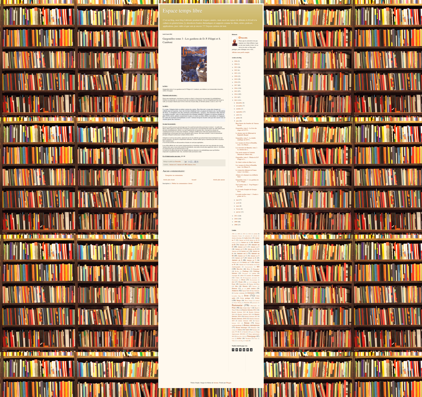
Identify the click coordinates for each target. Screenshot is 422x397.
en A (248, 282)
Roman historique (241, 327)
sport (252, 332)
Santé (247, 330)
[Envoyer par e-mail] (189, 162)
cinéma (254, 273)
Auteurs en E (242, 247)
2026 (236, 61)
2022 (236, 70)
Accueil (194, 180)
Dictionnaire (235, 280)
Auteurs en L (242, 253)
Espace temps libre (182, 10)
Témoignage (251, 336)
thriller (239, 338)
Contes (237, 278)
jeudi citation (251, 288)
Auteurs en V (246, 262)
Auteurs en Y (243, 264)
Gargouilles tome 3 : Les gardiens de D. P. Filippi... (247, 181)
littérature (251, 293)
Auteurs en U (236, 262)
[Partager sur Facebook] (195, 162)
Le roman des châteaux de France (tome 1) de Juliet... (246, 171)
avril (237, 203)
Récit (238, 310)
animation (247, 236)
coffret (242, 275)
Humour (234, 288)
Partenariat (237, 305)
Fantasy (251, 284)
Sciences (254, 330)
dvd (233, 282)
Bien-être (239, 269)
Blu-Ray (237, 271)
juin (237, 121)
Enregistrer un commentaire (174, 175)
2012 (236, 100)
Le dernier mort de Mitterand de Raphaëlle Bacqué (246, 134)
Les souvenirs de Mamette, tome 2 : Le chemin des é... (247, 149)
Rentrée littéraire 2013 (239, 312)
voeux (246, 341)
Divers (243, 280)
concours (256, 275)
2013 (236, 97)
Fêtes (257, 284)
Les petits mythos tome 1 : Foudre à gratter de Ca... (247, 195)
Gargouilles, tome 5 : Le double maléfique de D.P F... (246, 139)
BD (186, 165)
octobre (238, 109)
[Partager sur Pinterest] (197, 162)
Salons (240, 330)
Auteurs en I (235, 251)
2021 (236, 73)
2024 (236, 64)
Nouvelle (246, 303)
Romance (253, 327)
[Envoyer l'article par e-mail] (185, 161)
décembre (239, 103)
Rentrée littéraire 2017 (251, 316)
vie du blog (240, 340)
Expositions (242, 284)
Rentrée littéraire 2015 (244, 314)
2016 (236, 88)
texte (233, 338)
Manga (239, 300)
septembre (239, 112)
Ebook (240, 282)
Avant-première (249, 267)
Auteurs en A (245, 242)
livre (194, 165)
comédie (248, 275)
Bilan (248, 269)
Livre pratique (245, 298)
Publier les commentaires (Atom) (182, 183)
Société (246, 332)
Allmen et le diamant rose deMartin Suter (247, 176)
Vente (255, 338)
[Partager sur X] (193, 162)
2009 (236, 222)
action (255, 234)
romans (234, 330)
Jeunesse (189, 165)
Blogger (228, 383)
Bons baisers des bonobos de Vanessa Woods (247, 124)
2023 (236, 67)
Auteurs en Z (253, 264)
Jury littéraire (255, 291)
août (237, 115)
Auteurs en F (180, 165)
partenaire (254, 302)
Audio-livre (247, 238)
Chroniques (245, 273)
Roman (246, 323)
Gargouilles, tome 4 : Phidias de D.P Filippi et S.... (247, 158)
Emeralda (244, 38)
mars (238, 206)
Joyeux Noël (245, 291)
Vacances (248, 338)
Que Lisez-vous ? (245, 308)
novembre (239, 106)
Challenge (245, 271)
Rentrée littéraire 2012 (249, 310)
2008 (236, 225)
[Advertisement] (242, 363)
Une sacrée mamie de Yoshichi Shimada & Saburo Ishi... (245, 153)
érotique (255, 282)
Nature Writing (238, 302)
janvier (238, 212)
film (236, 286)
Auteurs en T (251, 260)
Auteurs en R (251, 258)
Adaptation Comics (237, 236)
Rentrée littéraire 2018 (239, 318)
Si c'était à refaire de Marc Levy (246, 162)
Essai (233, 284)
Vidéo (233, 340)
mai (237, 200)
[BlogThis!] (191, 162)
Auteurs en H (252, 249)
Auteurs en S (237, 260)
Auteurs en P (239, 258)
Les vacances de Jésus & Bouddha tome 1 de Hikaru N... (246, 166)
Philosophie (254, 305)
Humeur (255, 286)
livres (257, 298)
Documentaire (253, 280)
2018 (236, 82)
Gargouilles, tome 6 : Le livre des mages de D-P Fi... (246, 129)
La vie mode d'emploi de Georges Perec (246, 190)
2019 (236, 79)
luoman (216, 383)
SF (240, 332)
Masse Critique (249, 300)
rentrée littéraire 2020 (245, 321)
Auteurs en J (245, 251)
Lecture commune (239, 293)
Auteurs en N (242, 256)
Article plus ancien (219, 180)
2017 (236, 85)
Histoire (245, 286)
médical (257, 300)
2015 (236, 91)
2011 (236, 216)
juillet (238, 118)
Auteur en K (243, 240)
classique (234, 275)
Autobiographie (236, 267)
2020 (236, 76)
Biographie (256, 269)
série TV (234, 332)
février (238, 209)
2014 (236, 94)
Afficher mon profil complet (240, 52)
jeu (242, 288)
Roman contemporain (251, 325)
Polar (234, 307)
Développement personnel (250, 278)
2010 (236, 219)
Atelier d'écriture (237, 238)
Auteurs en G (239, 249)
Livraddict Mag (236, 296)
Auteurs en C (173, 165)
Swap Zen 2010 (241, 336)
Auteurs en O (255, 256)
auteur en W (235, 242)
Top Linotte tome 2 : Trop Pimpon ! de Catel (247, 186)
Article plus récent (169, 180)
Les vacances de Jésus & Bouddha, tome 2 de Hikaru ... (246, 144)
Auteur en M (253, 240)
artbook (255, 236)
